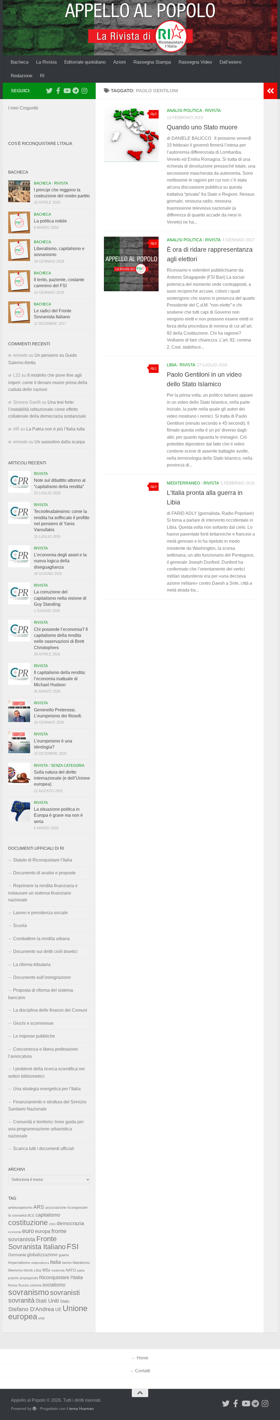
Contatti (142, 1370)
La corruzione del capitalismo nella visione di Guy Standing (60, 598)
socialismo (53, 1285)
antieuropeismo (20, 1208)
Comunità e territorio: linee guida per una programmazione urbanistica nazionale (46, 1128)
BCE (31, 1215)
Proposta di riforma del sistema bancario (40, 994)
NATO (71, 1270)
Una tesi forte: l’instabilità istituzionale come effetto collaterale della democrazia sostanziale (47, 409)
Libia (171, 365)
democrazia (70, 1223)
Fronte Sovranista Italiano (37, 1243)
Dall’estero (230, 62)
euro (28, 1231)
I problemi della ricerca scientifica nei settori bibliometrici (46, 1072)
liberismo (15, 1270)
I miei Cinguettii (23, 108)
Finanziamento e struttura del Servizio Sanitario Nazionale (47, 1105)
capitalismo (48, 1215)
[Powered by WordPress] (34, 1408)
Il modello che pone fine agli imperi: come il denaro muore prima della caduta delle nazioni (47, 382)
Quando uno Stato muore (202, 127)
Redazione (21, 75)
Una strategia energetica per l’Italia (47, 1088)
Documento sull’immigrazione (42, 977)
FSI (73, 1246)
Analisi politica (184, 110)
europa (42, 1231)
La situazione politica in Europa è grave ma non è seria (58, 815)
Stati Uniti (47, 1301)
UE (58, 1309)
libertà (28, 1270)
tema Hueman (81, 1408)
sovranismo (28, 1292)
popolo (13, 1278)
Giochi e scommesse (33, 1023)
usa (41, 1318)
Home (142, 1358)
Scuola (20, 925)
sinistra (35, 1285)
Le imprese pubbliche (34, 1036)
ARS (38, 1207)
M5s (46, 1270)
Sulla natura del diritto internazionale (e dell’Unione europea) (62, 778)
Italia (55, 1262)
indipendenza (40, 1262)
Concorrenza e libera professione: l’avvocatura (43, 1053)
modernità (58, 1270)
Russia (23, 1285)
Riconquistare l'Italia (61, 1277)
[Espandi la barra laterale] (270, 91)
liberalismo (81, 1263)
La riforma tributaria (32, 964)
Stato (64, 1301)
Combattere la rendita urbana (41, 938)
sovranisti (65, 1292)
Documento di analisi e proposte (44, 873)
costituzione (28, 1222)
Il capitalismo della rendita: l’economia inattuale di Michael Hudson (60, 678)
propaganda (29, 1278)
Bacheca (19, 62)
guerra (64, 1255)
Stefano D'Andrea (31, 1309)
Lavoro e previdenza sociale (40, 912)
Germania (17, 1255)
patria (80, 1270)
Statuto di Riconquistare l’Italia (42, 860)
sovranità (21, 1300)
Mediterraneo (183, 483)
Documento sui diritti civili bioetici (45, 951)
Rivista (213, 110)
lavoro (67, 1263)
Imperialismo (19, 1262)
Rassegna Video (195, 62)
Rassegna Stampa (152, 62)
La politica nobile (50, 221)
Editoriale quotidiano (85, 62)
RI (42, 75)
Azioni (119, 62)
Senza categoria (67, 766)
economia (14, 1232)
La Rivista (46, 62)
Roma (12, 1285)
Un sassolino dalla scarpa (59, 441)
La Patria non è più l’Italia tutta (55, 429)
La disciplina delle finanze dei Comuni (50, 1010)
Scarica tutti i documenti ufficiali (43, 1148)
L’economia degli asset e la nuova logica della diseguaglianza (60, 560)
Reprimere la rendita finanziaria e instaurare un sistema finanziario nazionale (43, 892)
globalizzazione (42, 1254)
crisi (52, 1224)
